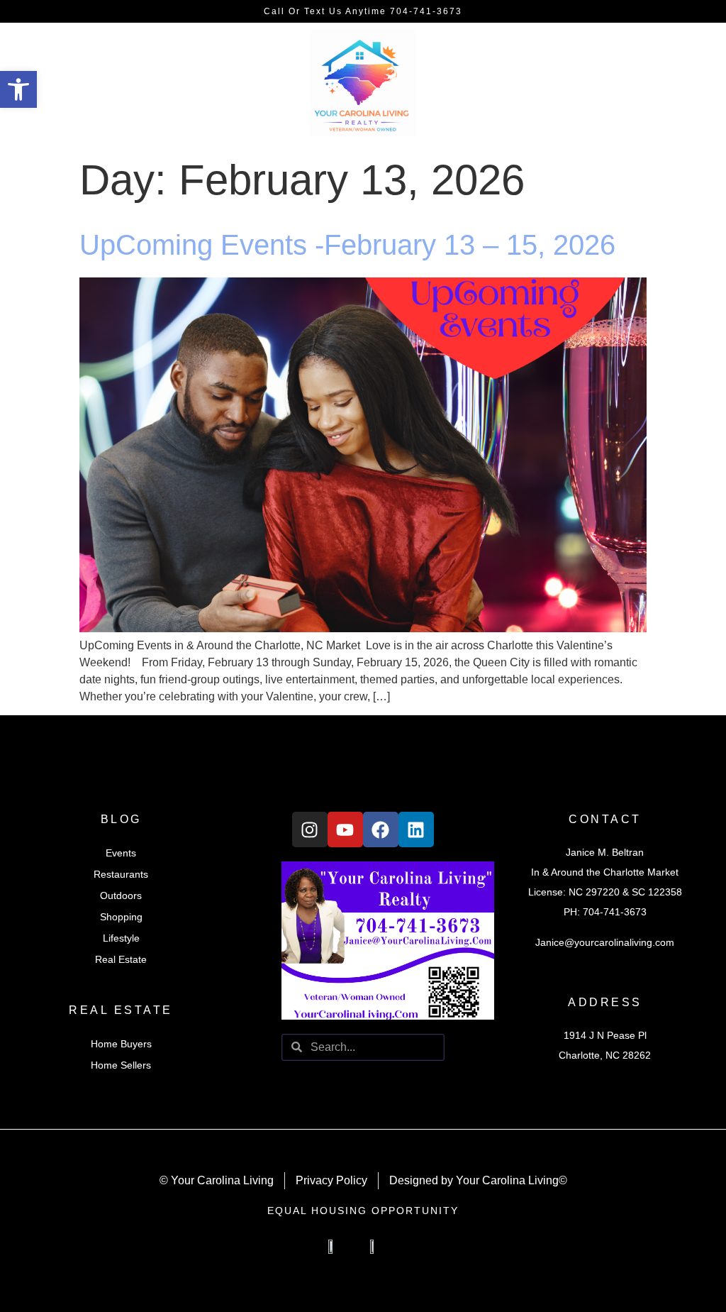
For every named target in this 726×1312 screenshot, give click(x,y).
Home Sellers (121, 1065)
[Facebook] (380, 829)
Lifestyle (121, 938)
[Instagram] (310, 829)
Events (121, 853)
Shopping (121, 916)
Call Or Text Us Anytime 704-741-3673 (363, 11)
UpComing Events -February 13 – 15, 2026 (347, 244)
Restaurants (121, 874)
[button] (18, 89)
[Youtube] (345, 829)
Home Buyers (121, 1043)
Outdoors (121, 895)
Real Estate (121, 959)
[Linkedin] (416, 829)
